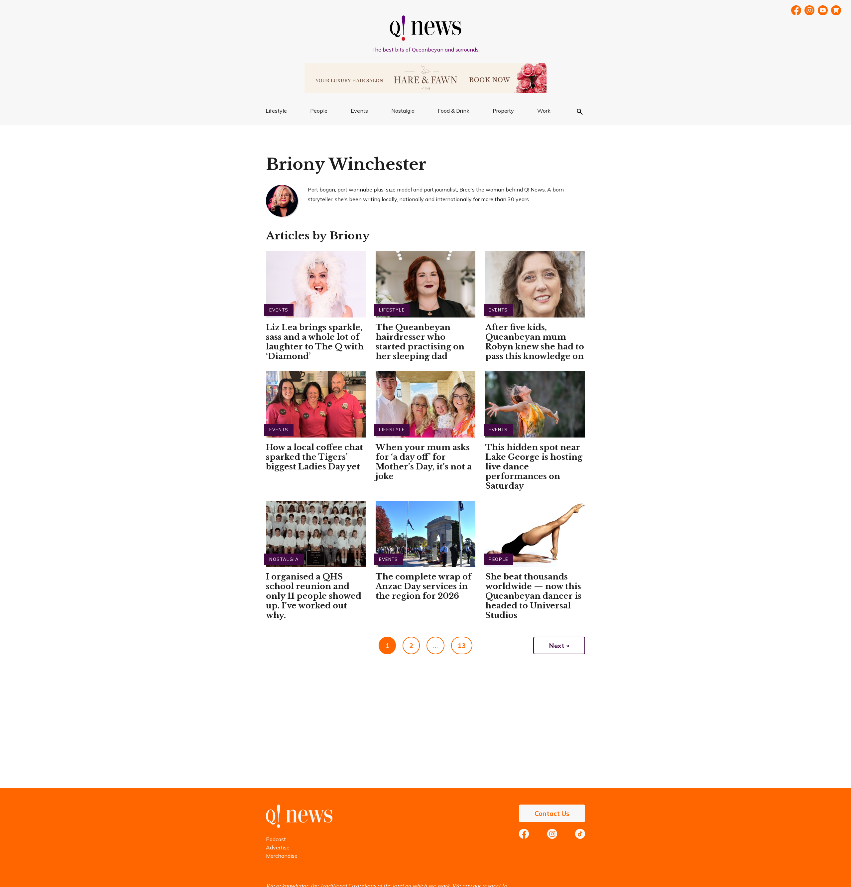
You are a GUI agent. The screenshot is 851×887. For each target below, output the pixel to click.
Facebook (796, 10)
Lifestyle (276, 110)
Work (543, 110)
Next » (559, 645)
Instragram (809, 10)
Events (359, 110)
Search (580, 111)
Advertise (278, 847)
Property (503, 110)
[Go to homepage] (299, 826)
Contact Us (552, 813)
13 (462, 645)
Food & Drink (453, 110)
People (318, 110)
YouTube (823, 10)
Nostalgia (403, 110)
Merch (836, 10)
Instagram (552, 834)
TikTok (580, 834)
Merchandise (282, 855)
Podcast (276, 839)
